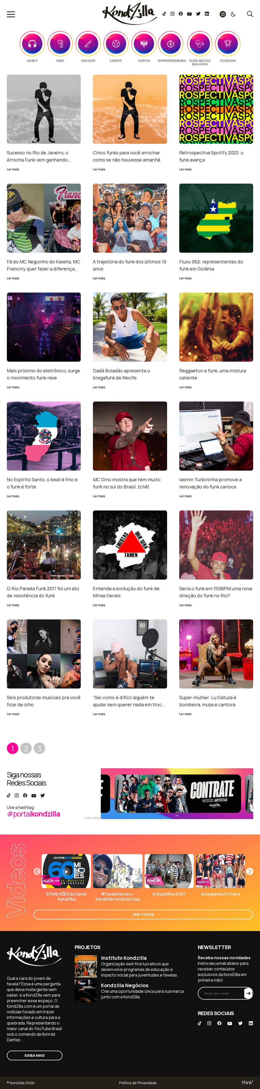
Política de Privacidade (138, 1082)
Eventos (144, 60)
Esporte (116, 60)
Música (32, 60)
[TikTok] (164, 14)
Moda (60, 60)
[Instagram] (172, 14)
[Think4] (247, 1082)
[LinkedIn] (207, 14)
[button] (249, 871)
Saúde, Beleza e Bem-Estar (199, 62)
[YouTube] (189, 14)
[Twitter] (198, 14)
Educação (88, 60)
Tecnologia (228, 60)
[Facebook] (180, 14)
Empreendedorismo (172, 60)
